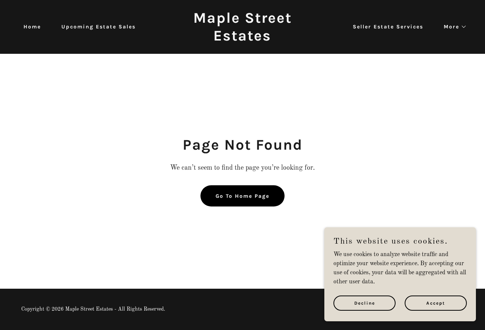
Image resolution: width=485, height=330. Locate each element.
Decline (364, 302)
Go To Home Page (242, 196)
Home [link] (32, 26)
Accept (435, 302)
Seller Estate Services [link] (388, 26)
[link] (243, 39)
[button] (452, 26)
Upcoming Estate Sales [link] (98, 26)
